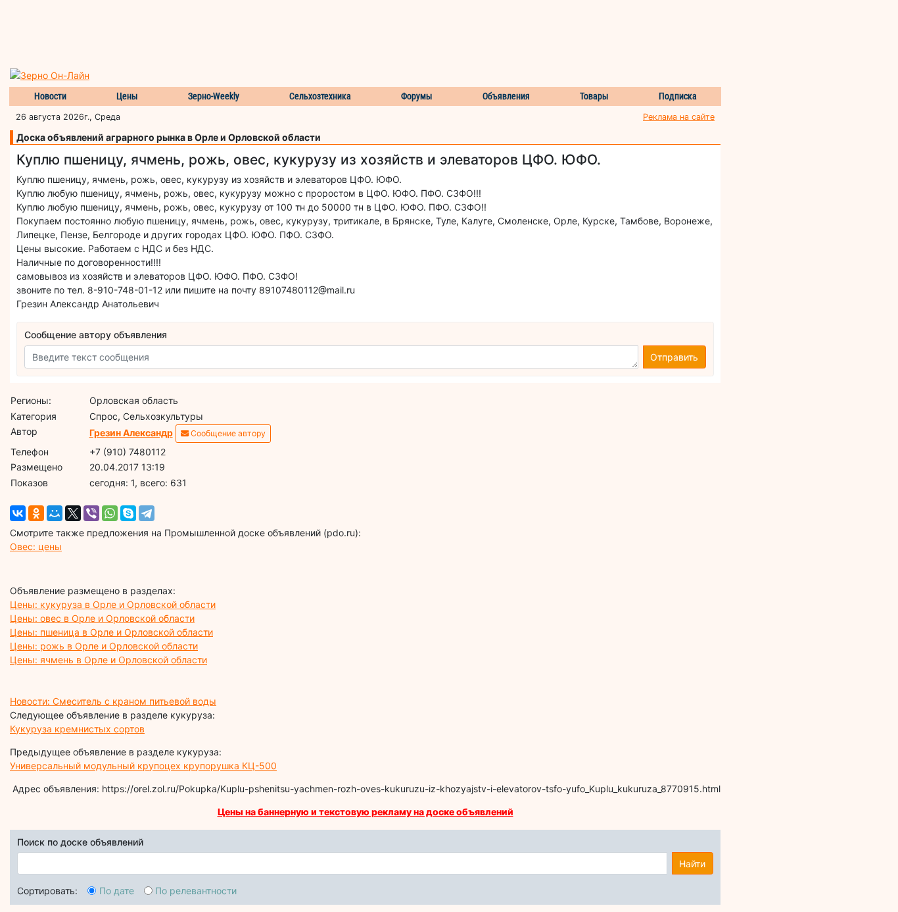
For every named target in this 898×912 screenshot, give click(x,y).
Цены (127, 96)
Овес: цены (36, 546)
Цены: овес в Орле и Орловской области (102, 618)
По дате (116, 890)
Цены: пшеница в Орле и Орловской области (111, 632)
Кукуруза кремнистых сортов (77, 728)
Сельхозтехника (320, 96)
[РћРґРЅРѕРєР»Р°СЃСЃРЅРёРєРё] (36, 513)
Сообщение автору (227, 433)
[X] (73, 513)
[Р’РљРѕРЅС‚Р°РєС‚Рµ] (18, 513)
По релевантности (196, 890)
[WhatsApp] (110, 513)
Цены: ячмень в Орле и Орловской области (108, 659)
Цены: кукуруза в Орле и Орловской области (113, 604)
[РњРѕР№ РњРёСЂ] (54, 513)
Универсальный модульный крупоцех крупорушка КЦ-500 (143, 765)
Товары (594, 96)
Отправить (674, 357)
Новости (50, 96)
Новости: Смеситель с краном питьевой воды (113, 701)
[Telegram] (146, 513)
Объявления (506, 96)
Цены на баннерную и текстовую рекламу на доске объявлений (365, 811)
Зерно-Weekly (213, 96)
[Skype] (128, 513)
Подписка (678, 96)
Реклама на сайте (679, 117)
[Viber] (91, 513)
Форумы (417, 96)
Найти (692, 863)
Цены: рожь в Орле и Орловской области (104, 645)
